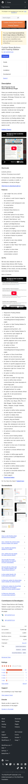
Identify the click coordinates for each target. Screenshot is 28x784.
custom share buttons (21, 646)
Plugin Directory (6, 7)
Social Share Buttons (17, 652)
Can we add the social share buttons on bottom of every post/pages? (9, 561)
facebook (18, 649)
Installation (6, 70)
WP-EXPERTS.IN (8, 52)
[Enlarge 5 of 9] (11, 524)
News (3, 721)
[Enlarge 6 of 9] (24, 490)
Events (17, 734)
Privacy (4, 727)
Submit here (20, 481)
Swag (17, 740)
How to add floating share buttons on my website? (9, 536)
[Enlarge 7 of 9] (24, 498)
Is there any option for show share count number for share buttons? (11, 580)
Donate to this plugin (7, 709)
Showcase (18, 718)
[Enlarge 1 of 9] (11, 490)
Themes (17, 721)
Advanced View (6, 657)
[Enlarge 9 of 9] (24, 515)
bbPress (5, 751)
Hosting (4, 724)
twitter (24, 652)
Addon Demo (6, 129)
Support (5, 78)
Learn (3, 732)
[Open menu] (25, 2)
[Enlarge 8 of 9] (24, 505)
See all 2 (24, 643)
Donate (18, 737)
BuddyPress (6, 753)
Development (7, 74)
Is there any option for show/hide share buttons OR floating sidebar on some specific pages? (11, 587)
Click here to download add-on (11, 186)
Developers (5, 737)
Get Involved (18, 732)
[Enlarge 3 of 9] (11, 510)
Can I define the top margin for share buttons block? (9, 554)
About (3, 718)
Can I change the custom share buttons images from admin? (11, 542)
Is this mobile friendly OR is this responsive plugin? (9, 575)
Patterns (17, 727)
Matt (4, 748)
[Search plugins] (18, 17)
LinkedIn (24, 649)
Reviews (5, 66)
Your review (5, 683)
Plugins (17, 724)
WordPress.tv (6, 740)
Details (5, 62)
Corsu (6, 760)
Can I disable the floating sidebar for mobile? (9, 548)
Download (5, 56)
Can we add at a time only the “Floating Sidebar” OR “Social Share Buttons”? (9, 568)
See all (24, 683)
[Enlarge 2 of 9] (11, 501)
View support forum (7, 695)
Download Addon (9, 477)
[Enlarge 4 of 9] (11, 519)
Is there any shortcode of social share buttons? (8, 594)
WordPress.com (7, 745)
